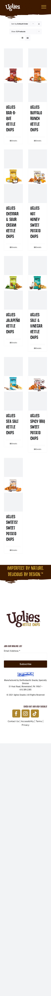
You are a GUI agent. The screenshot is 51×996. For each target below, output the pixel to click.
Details (14, 141)
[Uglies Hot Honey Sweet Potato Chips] (37, 176)
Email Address (12, 651)
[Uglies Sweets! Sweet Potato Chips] (13, 485)
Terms (39, 721)
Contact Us (13, 721)
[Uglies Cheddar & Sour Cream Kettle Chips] (13, 176)
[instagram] (26, 713)
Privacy (25, 725)
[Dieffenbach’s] (25, 673)
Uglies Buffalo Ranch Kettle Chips (36, 118)
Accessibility (27, 721)
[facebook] (16, 713)
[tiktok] (35, 713)
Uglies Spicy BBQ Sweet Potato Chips (37, 427)
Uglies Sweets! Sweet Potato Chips (12, 528)
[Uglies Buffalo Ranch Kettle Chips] (37, 75)
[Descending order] (39, 23)
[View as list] (27, 37)
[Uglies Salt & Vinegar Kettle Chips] (37, 283)
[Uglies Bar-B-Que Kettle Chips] (13, 75)
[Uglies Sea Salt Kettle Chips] (13, 384)
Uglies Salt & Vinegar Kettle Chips (36, 326)
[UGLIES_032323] (25, 596)
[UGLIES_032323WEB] (13, 2)
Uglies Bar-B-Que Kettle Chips (11, 118)
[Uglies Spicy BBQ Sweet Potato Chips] (37, 384)
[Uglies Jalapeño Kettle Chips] (13, 283)
